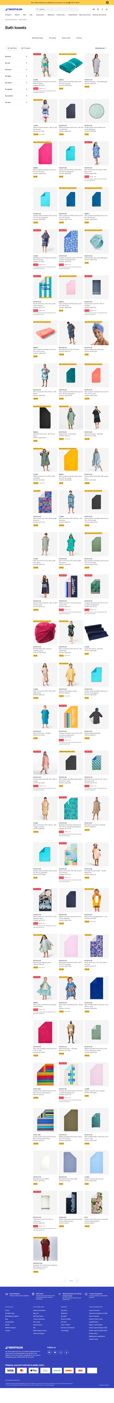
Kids (31, 15)
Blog (6, 1319)
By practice (9, 96)
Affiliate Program (10, 1327)
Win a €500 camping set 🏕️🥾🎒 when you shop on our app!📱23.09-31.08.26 (55, 2)
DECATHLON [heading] (9, 1307)
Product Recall (37, 1325)
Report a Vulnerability (95, 1325)
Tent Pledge (64, 1330)
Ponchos (79, 38)
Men (24, 15)
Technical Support (39, 1333)
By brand (8, 69)
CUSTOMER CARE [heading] (38, 1307)
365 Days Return (38, 1316)
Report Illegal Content (40, 1330)
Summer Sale (61, 15)
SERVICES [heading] (64, 1307)
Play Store (64, 1310)
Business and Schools (99, 15)
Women (17, 15)
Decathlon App (9, 1313)
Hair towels (52, 38)
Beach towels (66, 38)
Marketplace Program (11, 1316)
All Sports (8, 15)
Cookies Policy (93, 1339)
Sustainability (9, 1322)
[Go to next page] (77, 1281)
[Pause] (107, 2)
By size (7, 63)
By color (8, 102)
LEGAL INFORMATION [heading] (95, 1307)
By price (8, 56)
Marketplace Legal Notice (97, 1336)
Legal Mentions (94, 1322)
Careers (7, 1330)
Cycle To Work (65, 1325)
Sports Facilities (66, 1319)
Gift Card (64, 1322)
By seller (8, 76)
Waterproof (51, 15)
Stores (7, 1310)
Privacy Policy (93, 1333)
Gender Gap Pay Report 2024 (98, 1327)
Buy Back (64, 1316)
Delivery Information (39, 1310)
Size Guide (36, 1322)
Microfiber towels (37, 38)
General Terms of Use (95, 1319)
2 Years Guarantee (39, 1319)
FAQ (34, 1327)
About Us (36, 1313)
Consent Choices (94, 1310)
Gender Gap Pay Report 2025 (98, 1330)
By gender (8, 89)
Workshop (64, 1313)
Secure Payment (94, 1316)
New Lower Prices (85, 15)
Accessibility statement (12, 1380)
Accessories (40, 15)
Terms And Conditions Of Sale (98, 1313)
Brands (7, 1325)
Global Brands (72, 15)
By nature (8, 83)
